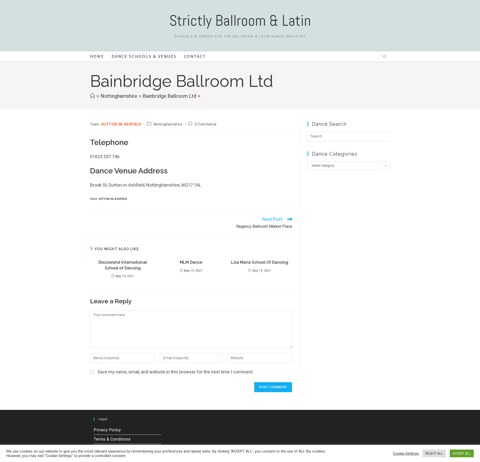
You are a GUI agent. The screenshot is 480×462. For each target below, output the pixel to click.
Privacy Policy (107, 430)
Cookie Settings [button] (406, 453)
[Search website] (384, 57)
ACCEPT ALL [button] (462, 453)
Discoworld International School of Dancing (122, 265)
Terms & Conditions (112, 439)
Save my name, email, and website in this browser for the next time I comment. (176, 371)
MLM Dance (191, 262)
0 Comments (206, 124)
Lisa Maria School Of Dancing (259, 262)
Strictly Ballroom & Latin (240, 20)
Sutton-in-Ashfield (112, 199)
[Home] (92, 96)
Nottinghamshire (168, 124)
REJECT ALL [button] (434, 453)
